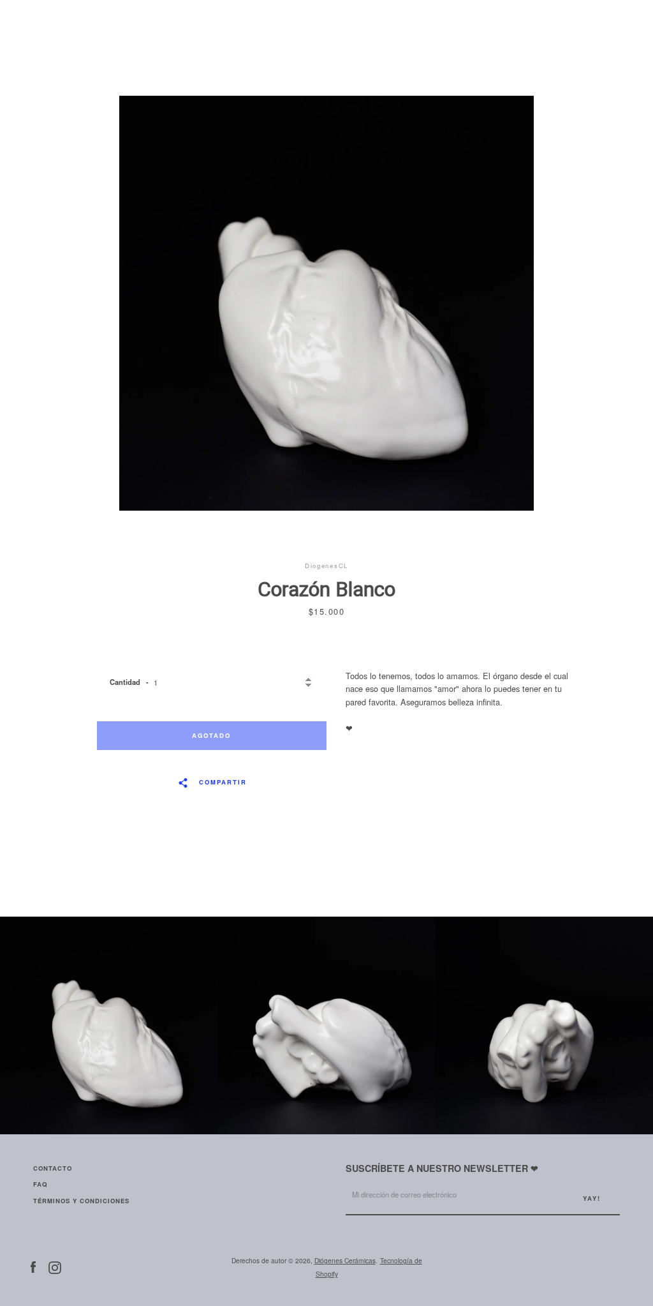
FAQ (40, 1184)
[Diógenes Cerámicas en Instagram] (54, 1266)
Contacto (52, 1168)
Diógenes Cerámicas (345, 1260)
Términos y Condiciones (81, 1200)
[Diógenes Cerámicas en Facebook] (33, 1266)
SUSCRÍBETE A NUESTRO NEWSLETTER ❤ (442, 1168)
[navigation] (43, 22)
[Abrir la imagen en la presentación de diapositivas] (326, 303)
